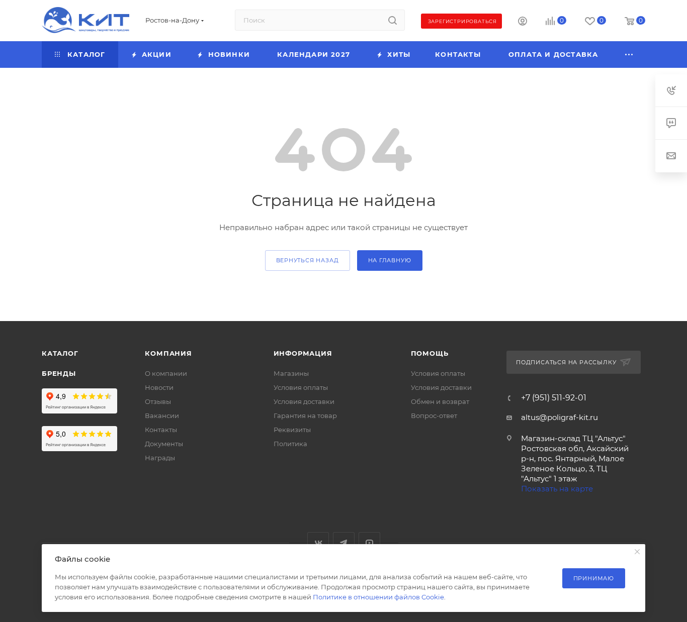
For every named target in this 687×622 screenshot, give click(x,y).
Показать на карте (557, 488)
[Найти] (392, 20)
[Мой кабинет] (522, 22)
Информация (303, 353)
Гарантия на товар (305, 415)
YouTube (369, 543)
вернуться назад (307, 260)
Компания (168, 353)
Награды (160, 458)
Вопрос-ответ (434, 415)
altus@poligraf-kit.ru (559, 417)
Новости (159, 387)
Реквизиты (292, 430)
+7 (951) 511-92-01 (553, 398)
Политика (290, 444)
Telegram (344, 543)
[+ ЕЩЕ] (630, 54)
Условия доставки (304, 401)
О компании (166, 373)
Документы (164, 444)
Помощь (430, 353)
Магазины (291, 373)
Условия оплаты (301, 387)
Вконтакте (318, 543)
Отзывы (158, 401)
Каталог (60, 353)
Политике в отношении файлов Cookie (378, 597)
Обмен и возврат (440, 401)
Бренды (59, 373)
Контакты (161, 430)
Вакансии (162, 415)
